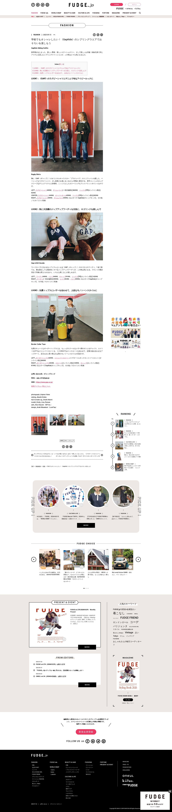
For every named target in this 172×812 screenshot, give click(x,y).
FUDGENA (95, 13)
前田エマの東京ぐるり (72, 796)
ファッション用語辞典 (98, 16)
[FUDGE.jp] (81, 5)
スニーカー (116, 618)
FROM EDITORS (127, 767)
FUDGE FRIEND (70, 16)
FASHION (34, 13)
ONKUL (136, 614)
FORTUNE (105, 13)
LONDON (53, 774)
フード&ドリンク (70, 784)
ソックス (82, 190)
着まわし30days (118, 633)
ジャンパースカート (62, 358)
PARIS (52, 772)
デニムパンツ (58, 190)
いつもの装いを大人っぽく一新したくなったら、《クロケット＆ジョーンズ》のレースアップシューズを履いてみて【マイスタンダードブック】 (77, 455)
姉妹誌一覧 (126, 764)
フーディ (39, 276)
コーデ (134, 622)
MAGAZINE (116, 13)
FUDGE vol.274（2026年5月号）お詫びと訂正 (50, 664)
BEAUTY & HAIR (69, 13)
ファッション (89, 765)
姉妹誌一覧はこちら (127, 703)
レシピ (87, 770)
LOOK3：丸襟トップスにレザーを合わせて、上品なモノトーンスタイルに (57, 73)
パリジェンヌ (120, 626)
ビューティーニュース (72, 767)
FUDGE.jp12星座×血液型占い (124, 609)
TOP (32, 466)
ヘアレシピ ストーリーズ (72, 770)
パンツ (51, 276)
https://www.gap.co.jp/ (44, 382)
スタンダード (110, 16)
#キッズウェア (69, 441)
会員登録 (116, 4)
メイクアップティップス (72, 772)
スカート (58, 363)
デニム (122, 636)
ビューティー (89, 767)
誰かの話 (68, 798)
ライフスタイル (70, 782)
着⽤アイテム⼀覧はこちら (40, 386)
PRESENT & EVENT (129, 13)
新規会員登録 (86, 731)
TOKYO (53, 770)
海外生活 (88, 774)
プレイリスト (69, 791)
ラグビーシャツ (41, 190)
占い (137, 632)
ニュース (48, 16)
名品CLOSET (39, 16)
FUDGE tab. (44, 13)
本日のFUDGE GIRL (58, 16)
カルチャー (69, 779)
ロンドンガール (120, 622)
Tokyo (115, 636)
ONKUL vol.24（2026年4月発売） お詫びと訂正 (51, 676)
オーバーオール (60, 195)
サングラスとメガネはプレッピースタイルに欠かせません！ (43, 455)
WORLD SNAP (56, 13)
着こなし (119, 613)
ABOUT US (34, 804)
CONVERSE (129, 614)
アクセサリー (130, 16)
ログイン (134, 4)
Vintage (129, 632)
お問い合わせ (43, 804)
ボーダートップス (42, 358)
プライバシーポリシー (56, 804)
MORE (87, 647)
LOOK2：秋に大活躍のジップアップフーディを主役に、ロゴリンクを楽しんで (59, 71)
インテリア (130, 636)
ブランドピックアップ (83, 16)
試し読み (128, 700)
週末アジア (69, 789)
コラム (67, 786)
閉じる (61, 64)
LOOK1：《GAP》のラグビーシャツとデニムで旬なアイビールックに (56, 68)
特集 (32, 16)
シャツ (62, 279)
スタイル (116, 629)
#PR (61, 441)
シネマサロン (69, 793)
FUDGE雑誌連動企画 (127, 629)
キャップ (62, 276)
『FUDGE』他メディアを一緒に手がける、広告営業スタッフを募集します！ (60, 670)
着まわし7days (120, 16)
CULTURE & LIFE (84, 13)
